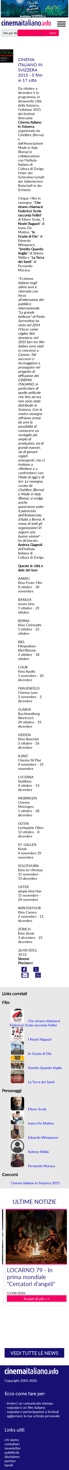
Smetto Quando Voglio (44, 1068)
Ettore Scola (36, 1109)
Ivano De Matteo (40, 1123)
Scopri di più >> (37, 1298)
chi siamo (12, 1440)
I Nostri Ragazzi (39, 1039)
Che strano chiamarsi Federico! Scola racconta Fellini (35, 1023)
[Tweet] (36, 970)
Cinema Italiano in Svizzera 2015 (35, 1183)
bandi (9, 1465)
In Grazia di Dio (39, 1053)
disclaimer (12, 1456)
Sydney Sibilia (38, 1151)
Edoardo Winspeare (42, 1137)
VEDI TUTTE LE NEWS (34, 1353)
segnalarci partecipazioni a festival (33, 1412)
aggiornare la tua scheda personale (33, 1416)
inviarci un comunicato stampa (30, 1403)
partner (10, 1461)
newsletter (13, 1448)
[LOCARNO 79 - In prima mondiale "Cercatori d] (37, 1237)
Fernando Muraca (41, 1166)
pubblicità (12, 1452)
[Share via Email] (25, 976)
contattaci (12, 1444)
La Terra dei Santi (40, 1082)
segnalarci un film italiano (26, 1407)
